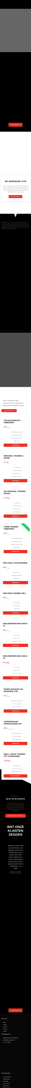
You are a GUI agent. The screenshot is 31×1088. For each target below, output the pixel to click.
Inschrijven (15, 440)
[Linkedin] (5, 1078)
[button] (3, 869)
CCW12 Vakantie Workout (10, 99)
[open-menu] (28, 5)
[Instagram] (2, 1078)
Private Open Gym (8, 120)
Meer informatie (15, 760)
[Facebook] (8, 1078)
